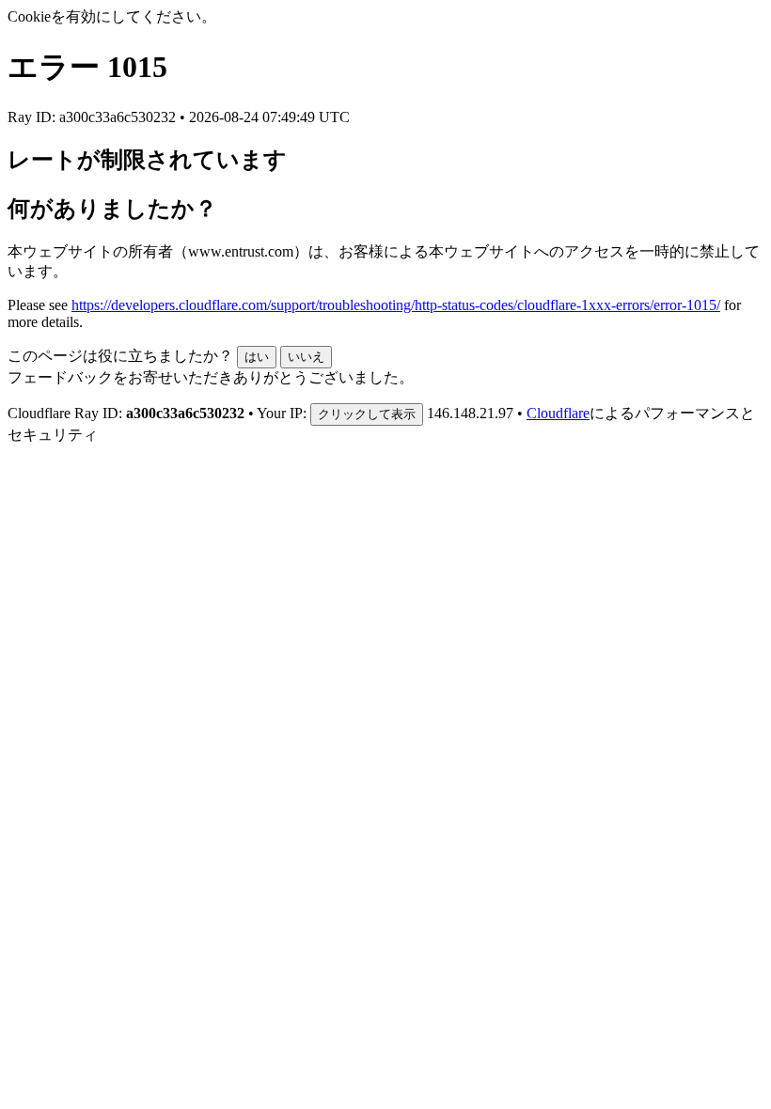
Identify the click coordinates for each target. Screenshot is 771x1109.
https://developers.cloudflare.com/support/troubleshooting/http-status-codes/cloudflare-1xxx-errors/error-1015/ (395, 305)
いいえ (306, 357)
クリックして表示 (367, 414)
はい (256, 357)
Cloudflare (558, 413)
